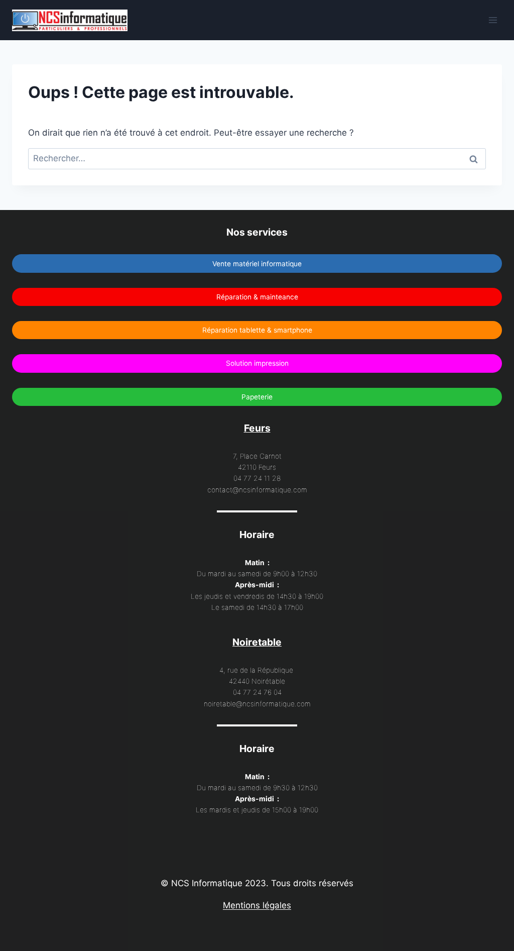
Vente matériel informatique (257, 264)
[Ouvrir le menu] (492, 20)
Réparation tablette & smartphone (257, 330)
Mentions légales (257, 905)
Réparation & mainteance (257, 297)
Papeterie (257, 397)
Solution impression (257, 363)
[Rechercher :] (257, 158)
